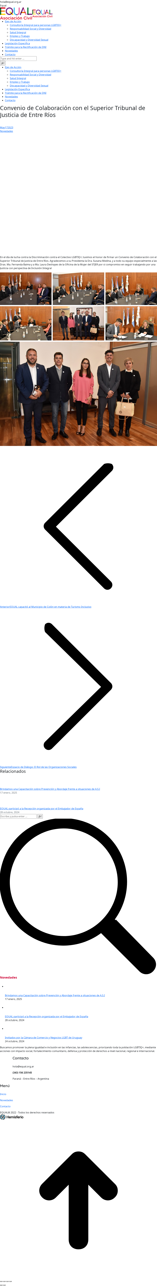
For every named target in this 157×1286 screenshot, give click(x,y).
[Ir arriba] (78, 1200)
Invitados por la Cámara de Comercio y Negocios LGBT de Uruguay (43, 1037)
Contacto (5, 1106)
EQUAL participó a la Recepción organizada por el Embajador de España (41, 808)
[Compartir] (4, 1281)
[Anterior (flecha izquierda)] (1, 1285)
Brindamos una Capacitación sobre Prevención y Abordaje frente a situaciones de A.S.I (50, 789)
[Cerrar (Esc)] (1, 1281)
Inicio (3, 1094)
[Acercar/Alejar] (10, 1281)
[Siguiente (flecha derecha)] (4, 1285)
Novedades (6, 131)
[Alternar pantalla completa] (7, 1281)
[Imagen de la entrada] (8, 780)
